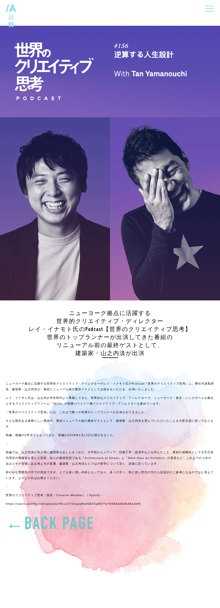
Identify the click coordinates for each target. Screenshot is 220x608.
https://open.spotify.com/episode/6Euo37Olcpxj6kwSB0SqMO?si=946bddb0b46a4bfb (73, 503)
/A (11, 8)
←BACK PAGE (50, 525)
